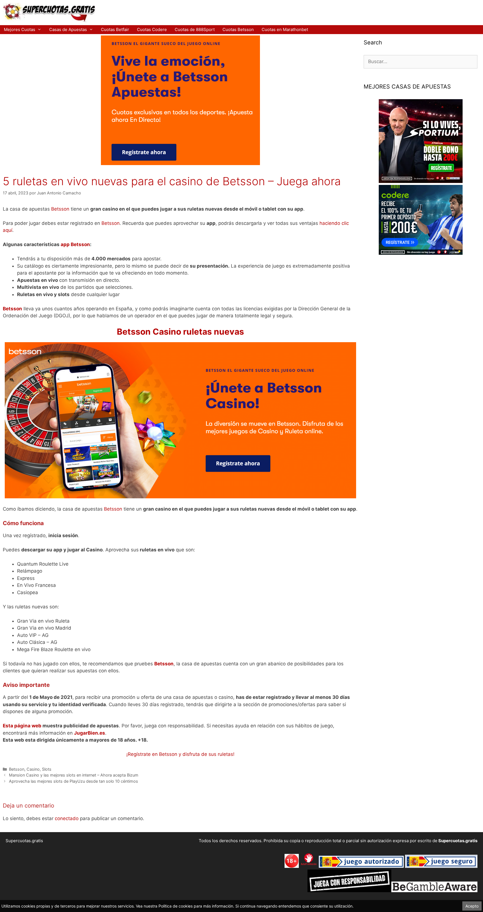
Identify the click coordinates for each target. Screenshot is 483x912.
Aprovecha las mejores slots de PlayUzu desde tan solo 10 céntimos (73, 781)
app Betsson (75, 244)
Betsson (60, 209)
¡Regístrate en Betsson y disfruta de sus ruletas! (180, 754)
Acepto (472, 906)
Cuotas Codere (152, 29)
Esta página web (22, 725)
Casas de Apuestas (68, 29)
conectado (67, 818)
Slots (46, 769)
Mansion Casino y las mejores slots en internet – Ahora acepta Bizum (73, 775)
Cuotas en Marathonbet (285, 29)
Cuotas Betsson (238, 29)
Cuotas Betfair (115, 29)
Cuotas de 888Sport (195, 29)
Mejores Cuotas (19, 29)
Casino (33, 769)
